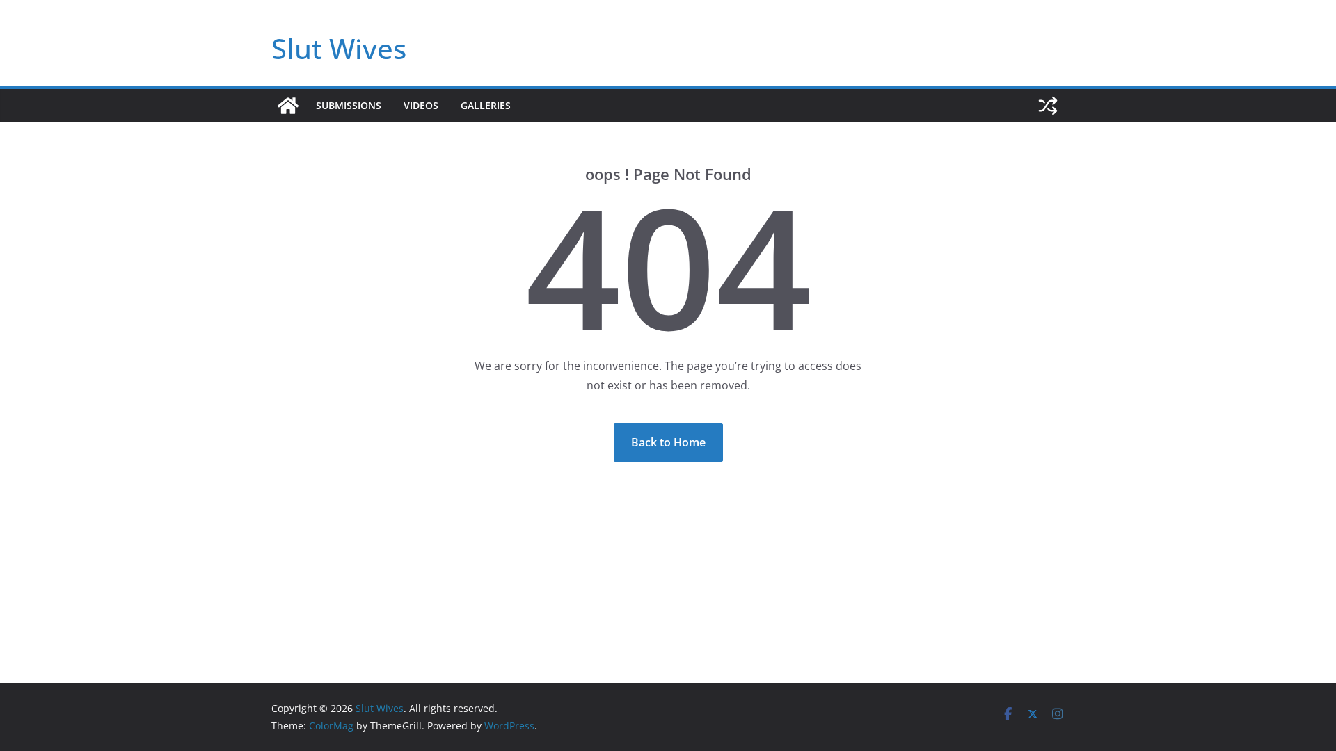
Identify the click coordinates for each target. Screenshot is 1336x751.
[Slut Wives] (288, 105)
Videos (421, 105)
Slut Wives (338, 48)
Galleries (486, 105)
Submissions (348, 105)
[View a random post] (1048, 105)
